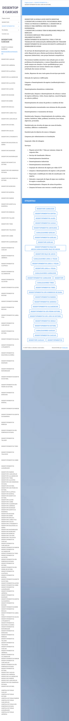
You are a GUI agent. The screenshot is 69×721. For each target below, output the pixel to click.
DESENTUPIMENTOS (8, 26)
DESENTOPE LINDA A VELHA (45, 268)
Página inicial (6, 18)
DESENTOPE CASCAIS (36, 340)
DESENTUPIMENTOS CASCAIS (45, 335)
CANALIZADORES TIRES (45, 283)
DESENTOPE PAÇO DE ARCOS (45, 254)
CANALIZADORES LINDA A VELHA (45, 259)
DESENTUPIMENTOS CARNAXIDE (39, 278)
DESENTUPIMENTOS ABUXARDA (45, 228)
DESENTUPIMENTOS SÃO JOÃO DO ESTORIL (45, 316)
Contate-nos (5, 34)
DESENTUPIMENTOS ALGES (45, 218)
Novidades (5, 30)
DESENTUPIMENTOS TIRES (45, 287)
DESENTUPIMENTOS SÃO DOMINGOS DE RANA (45, 292)
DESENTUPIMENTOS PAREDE (45, 297)
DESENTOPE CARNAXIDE (45, 209)
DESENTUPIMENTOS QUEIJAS (45, 237)
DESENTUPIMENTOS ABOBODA (45, 302)
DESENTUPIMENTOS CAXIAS (45, 223)
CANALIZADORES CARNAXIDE (45, 273)
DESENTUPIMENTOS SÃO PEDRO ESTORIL (45, 311)
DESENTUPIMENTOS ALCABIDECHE (45, 307)
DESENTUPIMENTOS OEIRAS (45, 321)
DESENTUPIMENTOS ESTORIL (45, 326)
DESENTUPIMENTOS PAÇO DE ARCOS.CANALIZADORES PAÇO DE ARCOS (45, 248)
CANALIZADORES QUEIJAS (45, 233)
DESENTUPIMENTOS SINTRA (45, 213)
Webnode (65, 347)
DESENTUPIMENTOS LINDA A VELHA (45, 263)
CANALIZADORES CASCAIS (45, 330)
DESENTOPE (5, 22)
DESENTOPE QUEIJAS (45, 242)
